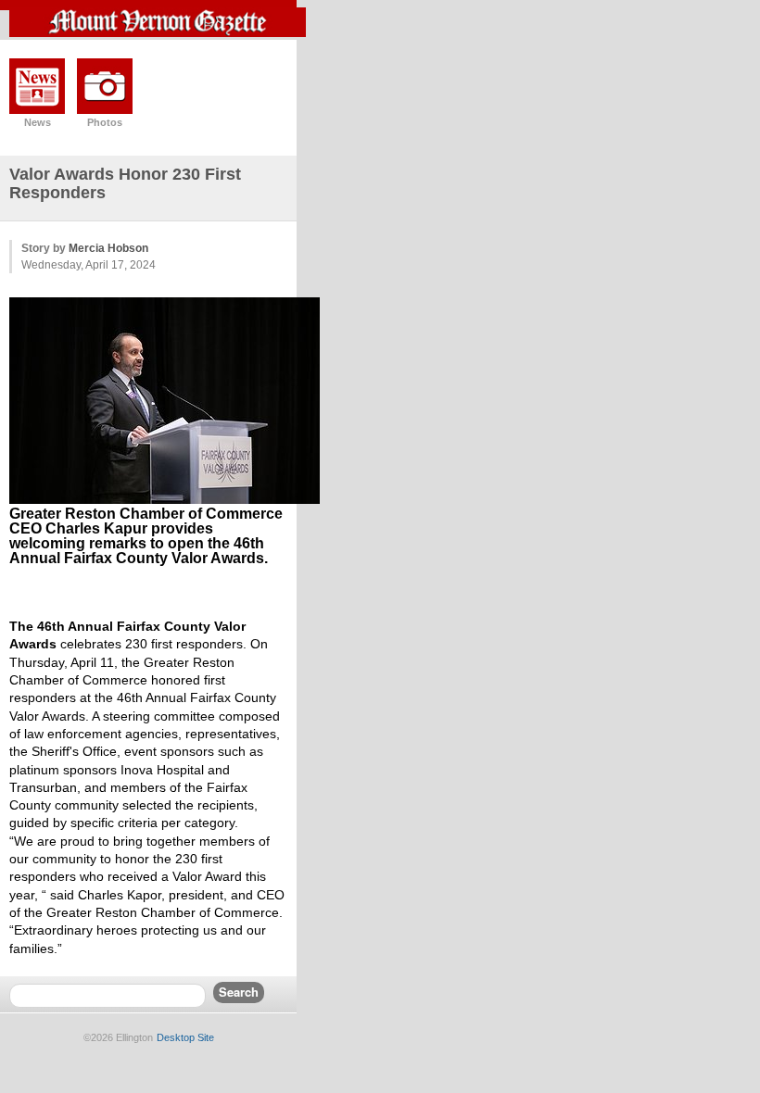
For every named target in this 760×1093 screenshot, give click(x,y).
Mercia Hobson (108, 248)
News (37, 122)
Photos (104, 122)
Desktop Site (185, 1037)
